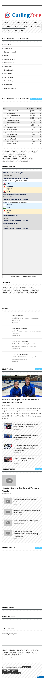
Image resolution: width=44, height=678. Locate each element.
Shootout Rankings (10, 159)
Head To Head (8, 84)
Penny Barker (11, 127)
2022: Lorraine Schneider (20, 354)
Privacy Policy (12, 671)
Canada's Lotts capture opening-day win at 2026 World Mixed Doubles (25, 425)
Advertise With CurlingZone (11, 673)
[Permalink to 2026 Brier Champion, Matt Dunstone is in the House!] (8, 511)
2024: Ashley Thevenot (19, 329)
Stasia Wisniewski (13, 120)
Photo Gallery (8, 81)
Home (6, 22)
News (37, 26)
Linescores (8, 66)
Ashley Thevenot (12, 111)
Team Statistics (9, 70)
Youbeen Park (11, 144)
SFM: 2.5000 (8, 74)
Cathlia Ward (11, 125)
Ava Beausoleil (12, 134)
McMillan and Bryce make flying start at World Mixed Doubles (21, 401)
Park (8, 183)
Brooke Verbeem (12, 141)
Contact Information (10, 52)
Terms (5, 671)
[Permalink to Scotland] (8, 436)
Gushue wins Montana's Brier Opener (25, 521)
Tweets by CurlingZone (9, 634)
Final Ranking (8, 77)
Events (26, 22)
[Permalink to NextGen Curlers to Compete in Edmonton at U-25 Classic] (8, 459)
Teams (35, 22)
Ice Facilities (18, 31)
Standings (18, 178)
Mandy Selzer (11, 113)
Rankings (16, 22)
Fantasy (17, 26)
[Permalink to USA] (8, 446)
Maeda (9, 210)
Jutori (8, 213)
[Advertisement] (22, 252)
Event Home (8, 45)
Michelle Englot (12, 129)
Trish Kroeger (11, 118)
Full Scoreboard (15, 276)
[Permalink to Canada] (8, 425)
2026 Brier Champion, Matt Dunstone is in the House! (26, 511)
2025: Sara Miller (17, 316)
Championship (9, 63)
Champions (8, 48)
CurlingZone (27, 667)
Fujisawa (9, 189)
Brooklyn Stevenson (13, 115)
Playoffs (25, 178)
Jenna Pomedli (11, 139)
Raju (8, 207)
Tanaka (9, 191)
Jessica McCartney (13, 122)
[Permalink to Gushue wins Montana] (8, 522)
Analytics (28, 26)
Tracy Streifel (11, 132)
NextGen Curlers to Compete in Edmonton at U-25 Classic (23, 459)
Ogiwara (9, 205)
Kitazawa (10, 186)
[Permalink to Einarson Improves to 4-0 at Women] (8, 501)
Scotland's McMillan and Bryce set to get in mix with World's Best (25, 436)
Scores (7, 26)
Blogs (6, 31)
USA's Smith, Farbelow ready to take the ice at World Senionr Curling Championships (25, 448)
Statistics (7, 290)
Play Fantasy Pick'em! (29, 276)
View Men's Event (10, 88)
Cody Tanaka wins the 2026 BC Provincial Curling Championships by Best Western (25, 533)
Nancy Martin (11, 137)
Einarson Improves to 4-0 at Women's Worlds (25, 500)
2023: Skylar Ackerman (20, 341)
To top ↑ (40, 677)
